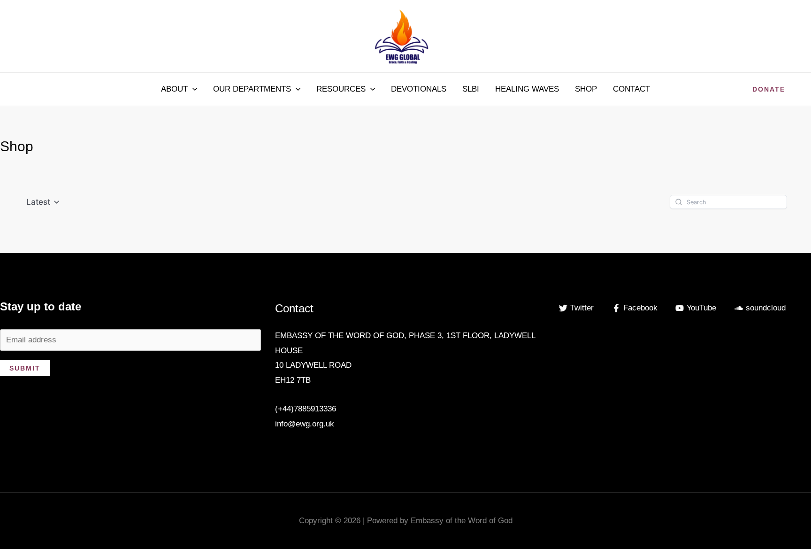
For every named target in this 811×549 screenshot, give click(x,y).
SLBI (470, 89)
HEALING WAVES (527, 89)
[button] (192, 89)
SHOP (586, 89)
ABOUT (174, 89)
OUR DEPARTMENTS (252, 89)
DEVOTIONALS (418, 89)
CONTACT (631, 89)
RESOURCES (341, 89)
